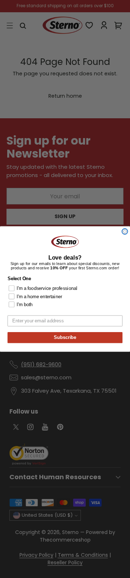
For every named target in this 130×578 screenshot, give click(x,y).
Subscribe (65, 337)
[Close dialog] (125, 231)
